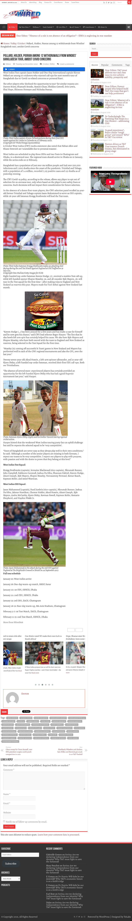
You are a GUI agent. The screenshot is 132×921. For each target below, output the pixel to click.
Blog (40, 2)
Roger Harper (73, 731)
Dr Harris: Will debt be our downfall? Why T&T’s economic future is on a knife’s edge (65, 879)
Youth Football (47, 27)
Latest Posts (75, 2)
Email (6, 803)
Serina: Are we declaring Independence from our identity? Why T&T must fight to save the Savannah (64, 858)
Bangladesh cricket (58, 718)
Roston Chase (25, 735)
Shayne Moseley (25, 738)
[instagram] (114, 2)
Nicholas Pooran (9, 731)
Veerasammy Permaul (10, 741)
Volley (13, 27)
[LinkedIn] (111, 2)
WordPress (104, 916)
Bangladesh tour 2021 (77, 718)
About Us (24, 2)
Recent (95, 64)
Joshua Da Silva (71, 725)
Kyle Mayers (79, 728)
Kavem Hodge (8, 728)
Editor (8, 64)
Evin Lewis (46, 721)
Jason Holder (8, 725)
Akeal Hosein (12, 718)
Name (6, 794)
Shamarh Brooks (66, 735)
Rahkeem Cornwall (42, 731)
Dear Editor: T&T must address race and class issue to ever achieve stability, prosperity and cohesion (109, 75)
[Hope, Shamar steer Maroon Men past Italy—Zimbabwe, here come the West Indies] (44, 653)
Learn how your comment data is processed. (59, 834)
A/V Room (75, 27)
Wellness (36, 27)
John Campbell (57, 725)
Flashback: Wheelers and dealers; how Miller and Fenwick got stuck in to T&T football (69, 751)
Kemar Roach (21, 728)
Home (67, 2)
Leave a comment (67, 64)
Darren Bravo (33, 721)
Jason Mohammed (22, 725)
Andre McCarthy (41, 718)
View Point (25, 27)
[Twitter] (109, 2)
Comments (117, 64)
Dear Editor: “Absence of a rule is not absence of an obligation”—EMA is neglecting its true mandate (110, 105)
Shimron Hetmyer (58, 738)
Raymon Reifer (58, 731)
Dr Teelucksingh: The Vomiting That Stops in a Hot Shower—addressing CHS (53, 35)
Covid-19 (21, 721)
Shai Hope (52, 735)
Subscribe (10, 863)
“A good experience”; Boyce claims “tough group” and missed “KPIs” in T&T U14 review (117, 134)
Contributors (58, 2)
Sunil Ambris (73, 738)
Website (7, 812)
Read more (76, 675)
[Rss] (104, 2)
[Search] (129, 2)
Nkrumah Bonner (25, 731)
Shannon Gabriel (9, 738)
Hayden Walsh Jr (59, 721)
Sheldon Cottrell (41, 738)
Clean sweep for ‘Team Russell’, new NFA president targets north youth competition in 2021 (19, 751)
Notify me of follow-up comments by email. (26, 821)
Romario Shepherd (10, 735)
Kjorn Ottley (49, 728)
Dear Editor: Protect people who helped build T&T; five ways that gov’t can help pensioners (116, 90)
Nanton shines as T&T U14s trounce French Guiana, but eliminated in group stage (117, 147)
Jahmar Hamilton (75, 721)
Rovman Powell (40, 735)
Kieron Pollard (35, 728)
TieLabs (127, 916)
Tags (127, 64)
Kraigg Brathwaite (65, 728)
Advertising (32, 2)
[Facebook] (106, 2)
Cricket (21, 43)
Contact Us (47, 2)
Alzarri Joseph (26, 718)
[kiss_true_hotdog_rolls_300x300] (44, 310)
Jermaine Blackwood (40, 725)
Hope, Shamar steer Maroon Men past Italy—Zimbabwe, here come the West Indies (44, 637)
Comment (8, 769)
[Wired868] (22, 14)
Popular (105, 64)
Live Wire (62, 27)
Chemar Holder (8, 721)
